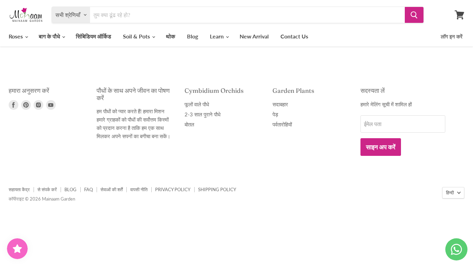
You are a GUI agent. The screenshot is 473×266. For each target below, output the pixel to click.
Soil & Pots (137, 36)
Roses (16, 36)
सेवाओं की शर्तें (111, 189)
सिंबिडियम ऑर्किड (93, 36)
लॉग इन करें (452, 36)
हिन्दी (450, 192)
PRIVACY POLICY (172, 189)
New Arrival (254, 36)
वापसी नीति (139, 189)
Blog (192, 36)
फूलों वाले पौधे (197, 104)
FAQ (88, 189)
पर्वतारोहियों (282, 124)
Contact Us (294, 36)
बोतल (189, 124)
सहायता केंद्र (19, 189)
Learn (217, 36)
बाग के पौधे (50, 36)
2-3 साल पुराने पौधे (203, 114)
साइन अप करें (380, 147)
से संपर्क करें (47, 189)
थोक (170, 36)
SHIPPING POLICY (217, 189)
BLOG (70, 189)
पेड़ (275, 114)
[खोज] (414, 15)
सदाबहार (280, 104)
